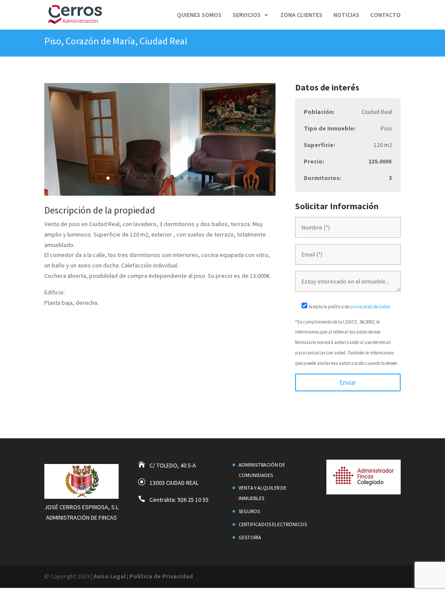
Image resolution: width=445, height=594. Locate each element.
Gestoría (250, 537)
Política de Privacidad (161, 576)
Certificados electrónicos (273, 524)
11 (167, 178)
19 (226, 178)
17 (211, 178)
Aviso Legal (109, 576)
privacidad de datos (370, 307)
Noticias (346, 15)
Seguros (249, 511)
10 (159, 178)
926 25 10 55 (193, 500)
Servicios (246, 15)
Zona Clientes (301, 15)
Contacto (385, 15)
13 (181, 178)
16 (204, 178)
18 (218, 178)
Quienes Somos (199, 15)
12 (174, 178)
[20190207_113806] (159, 193)
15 (196, 178)
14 (189, 178)
